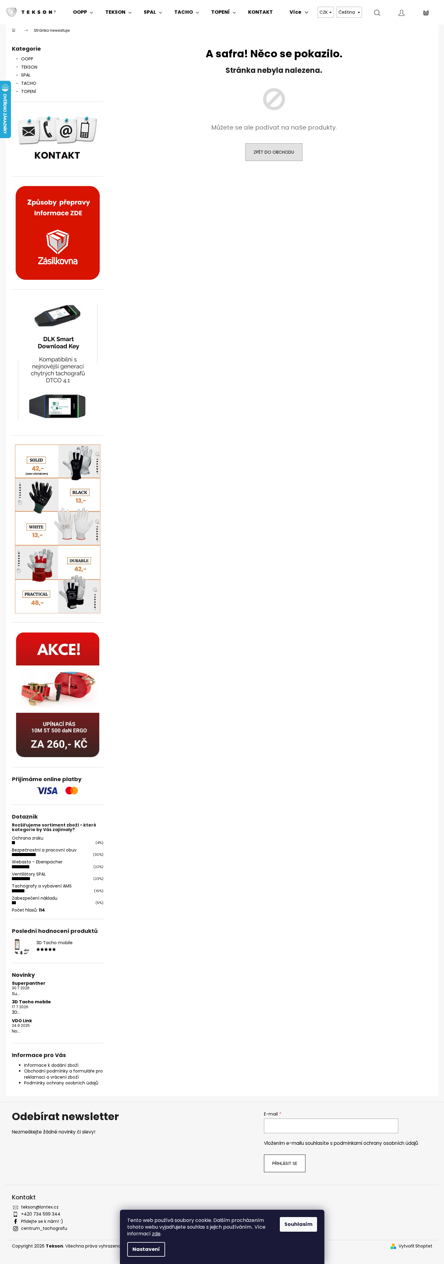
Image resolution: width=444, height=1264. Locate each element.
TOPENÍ (28, 91)
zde (156, 1233)
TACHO (28, 83)
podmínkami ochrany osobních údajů (376, 1143)
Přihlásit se (284, 1163)
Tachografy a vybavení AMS (42, 886)
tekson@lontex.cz (40, 1207)
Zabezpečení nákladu (34, 898)
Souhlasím (298, 1224)
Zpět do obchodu (274, 152)
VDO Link (22, 1021)
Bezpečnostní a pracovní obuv (44, 850)
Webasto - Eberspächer (37, 862)
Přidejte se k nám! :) (42, 1221)
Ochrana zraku (27, 838)
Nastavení (146, 1249)
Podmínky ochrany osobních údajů (61, 1083)
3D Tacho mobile (31, 1002)
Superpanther (28, 983)
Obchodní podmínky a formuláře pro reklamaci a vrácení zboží (63, 1074)
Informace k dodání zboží (51, 1065)
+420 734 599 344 (40, 1214)
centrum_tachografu (44, 1228)
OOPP (27, 59)
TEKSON (29, 67)
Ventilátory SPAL (29, 874)
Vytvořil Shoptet (415, 1246)
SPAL (26, 75)
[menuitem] (83, 12)
